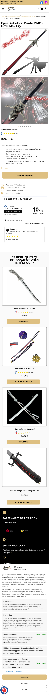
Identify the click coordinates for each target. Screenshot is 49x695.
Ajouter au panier (25, 175)
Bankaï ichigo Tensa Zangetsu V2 (24, 491)
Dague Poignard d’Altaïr (24, 308)
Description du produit (19, 199)
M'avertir (23, 321)
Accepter (24, 677)
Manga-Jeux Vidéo (13, 16)
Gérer (24, 690)
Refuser (24, 683)
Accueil (3, 16)
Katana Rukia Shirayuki (24, 429)
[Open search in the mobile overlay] (38, 9)
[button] (3, 9)
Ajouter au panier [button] (23, 382)
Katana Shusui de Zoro (24, 369)
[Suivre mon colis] (4, 540)
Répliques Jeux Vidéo (28, 16)
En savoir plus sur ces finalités (14, 671)
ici (11, 553)
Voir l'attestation (13, 211)
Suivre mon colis (14, 545)
